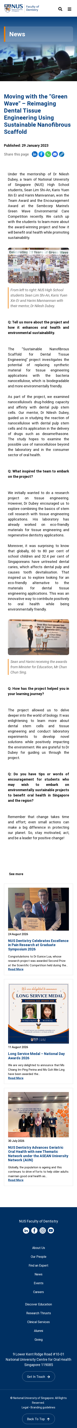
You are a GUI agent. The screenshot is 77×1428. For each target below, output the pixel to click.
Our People (38, 1257)
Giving (39, 1340)
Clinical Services (38, 1322)
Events (38, 1283)
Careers (38, 1292)
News (38, 1274)
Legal (25, 1407)
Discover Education (38, 1304)
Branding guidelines (43, 1407)
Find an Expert (38, 1265)
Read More (15, 969)
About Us (38, 1248)
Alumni (38, 1331)
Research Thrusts (38, 1313)
